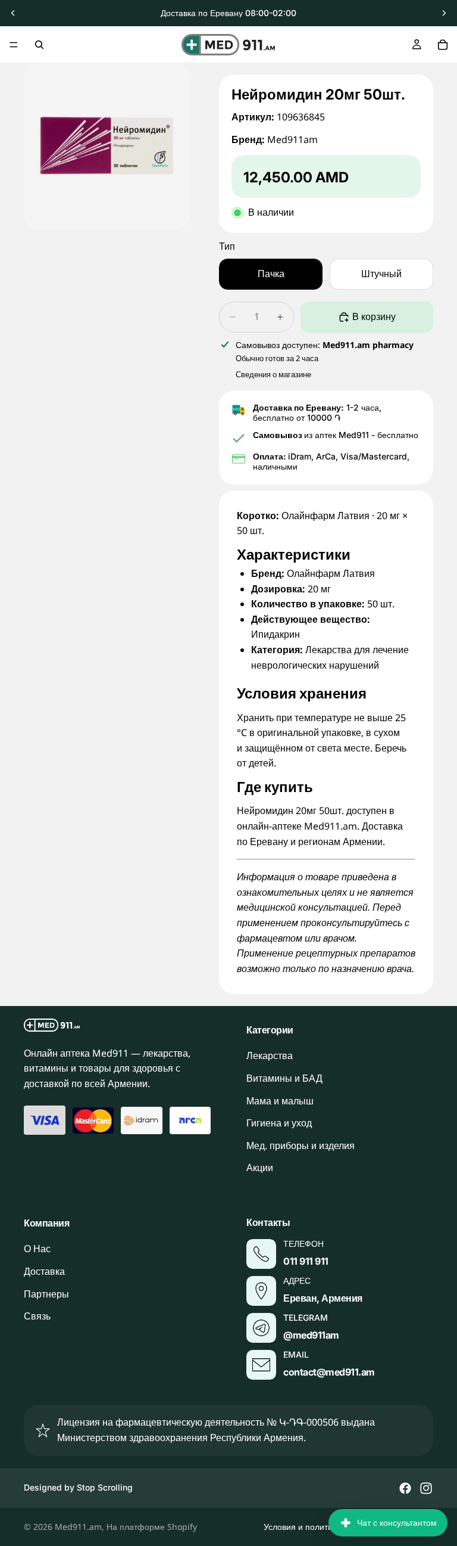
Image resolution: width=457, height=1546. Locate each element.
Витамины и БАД (284, 1078)
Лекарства (269, 1056)
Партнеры (46, 1293)
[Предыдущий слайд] (13, 13)
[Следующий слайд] (444, 13)
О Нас (37, 1249)
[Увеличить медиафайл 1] (107, 146)
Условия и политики (302, 1526)
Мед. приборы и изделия (300, 1145)
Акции (259, 1168)
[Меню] (13, 44)
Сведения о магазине (273, 374)
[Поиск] (39, 45)
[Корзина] (443, 45)
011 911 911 (305, 1261)
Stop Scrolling (105, 1487)
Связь (37, 1316)
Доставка (44, 1271)
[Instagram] (426, 1488)
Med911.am (78, 1526)
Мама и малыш (280, 1100)
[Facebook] (405, 1488)
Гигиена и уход (279, 1123)
